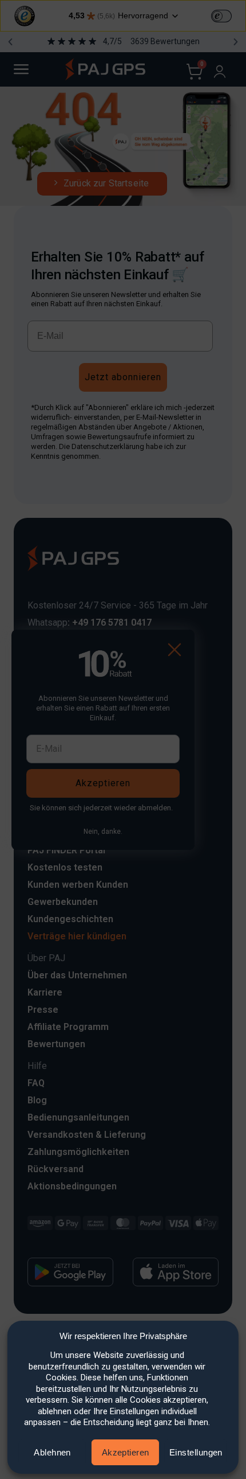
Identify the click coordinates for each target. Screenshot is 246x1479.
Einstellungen (196, 1452)
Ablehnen (52, 1452)
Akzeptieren (125, 1452)
